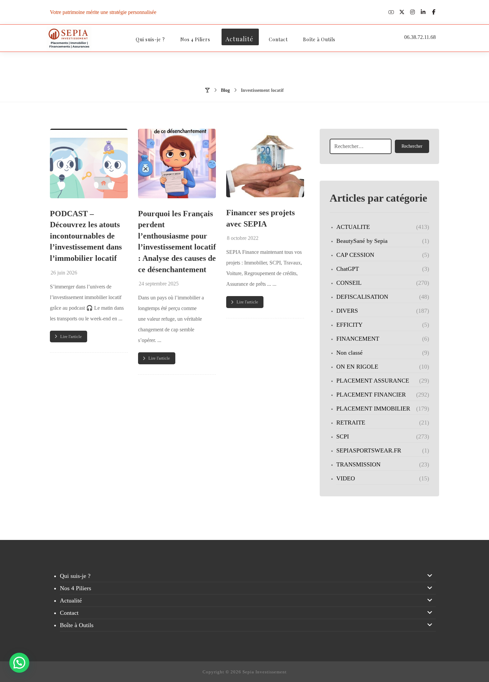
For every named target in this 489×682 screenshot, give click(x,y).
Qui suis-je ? (75, 576)
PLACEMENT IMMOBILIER (373, 408)
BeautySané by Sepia (362, 241)
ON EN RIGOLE (357, 366)
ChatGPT (347, 268)
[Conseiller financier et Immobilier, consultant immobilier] (69, 39)
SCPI (342, 436)
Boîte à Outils (76, 625)
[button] (391, 12)
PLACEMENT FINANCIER (371, 394)
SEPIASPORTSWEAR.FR (368, 450)
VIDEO (345, 478)
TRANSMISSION (358, 464)
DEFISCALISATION (362, 296)
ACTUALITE (353, 227)
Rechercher (412, 146)
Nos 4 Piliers (75, 588)
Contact (69, 612)
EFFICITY (349, 324)
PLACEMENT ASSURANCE (372, 380)
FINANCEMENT (357, 338)
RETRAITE (350, 422)
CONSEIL (349, 282)
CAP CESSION (355, 255)
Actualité (71, 600)
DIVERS (347, 310)
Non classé (349, 352)
